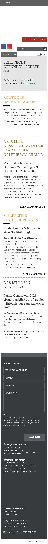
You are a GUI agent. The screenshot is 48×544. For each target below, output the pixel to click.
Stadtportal (9, 54)
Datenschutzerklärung (20, 418)
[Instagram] (9, 46)
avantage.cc (41, 541)
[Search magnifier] (45, 49)
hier (34, 267)
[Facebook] (3, 46)
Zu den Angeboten (32, 274)
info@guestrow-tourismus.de (15, 520)
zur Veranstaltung (31, 207)
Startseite (31, 83)
